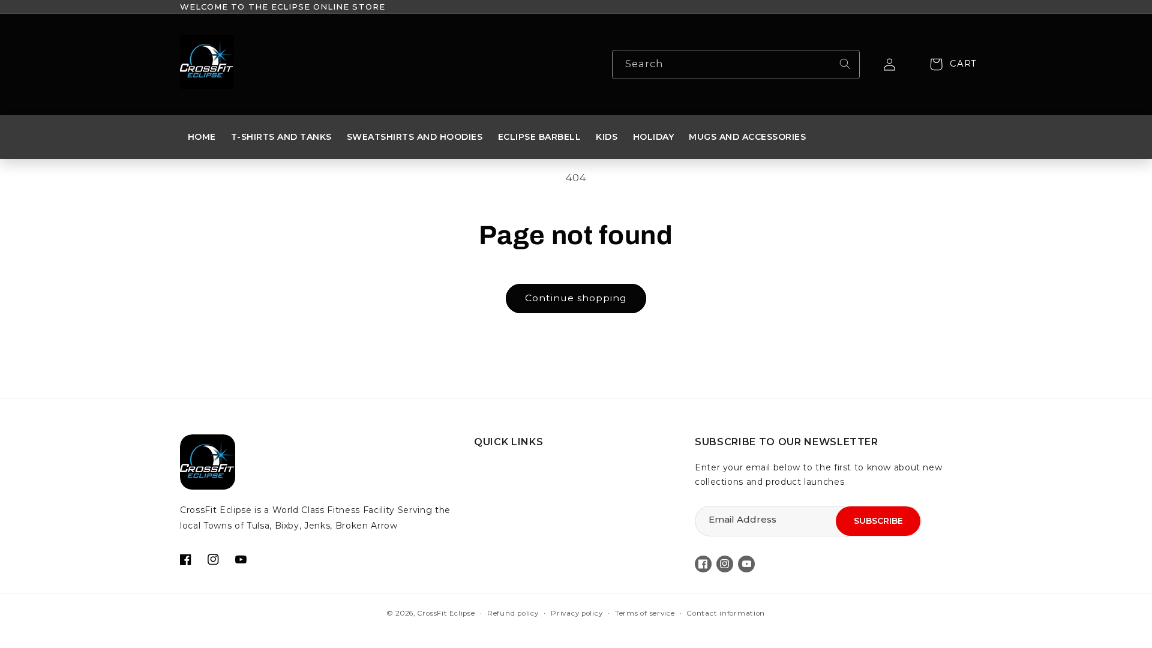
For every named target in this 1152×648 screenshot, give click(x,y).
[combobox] (736, 64)
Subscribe (878, 520)
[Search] (845, 64)
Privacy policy (576, 613)
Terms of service (645, 613)
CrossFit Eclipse (446, 613)
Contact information (726, 613)
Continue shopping (576, 298)
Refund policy (513, 613)
